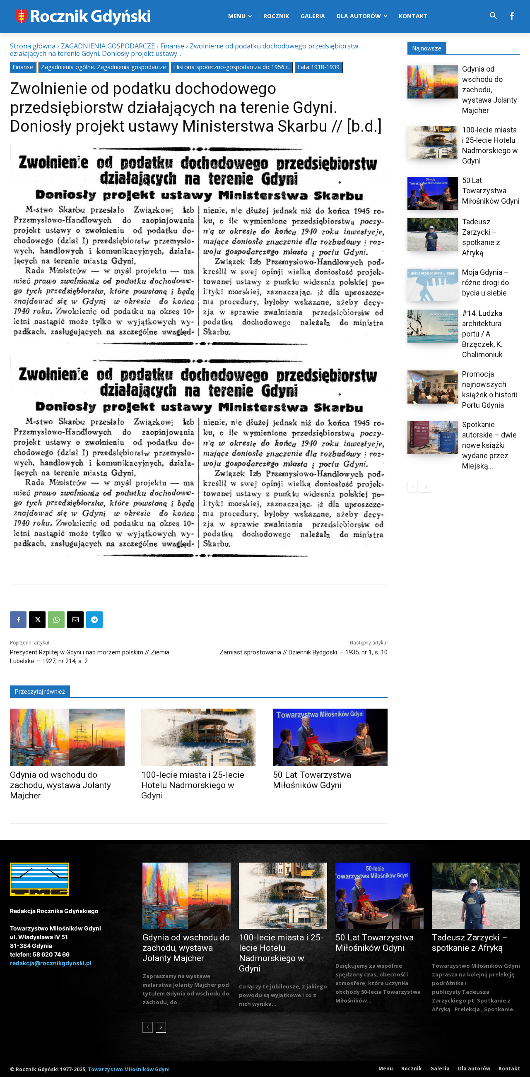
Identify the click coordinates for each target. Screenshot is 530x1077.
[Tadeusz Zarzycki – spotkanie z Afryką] (432, 234)
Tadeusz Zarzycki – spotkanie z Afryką (470, 943)
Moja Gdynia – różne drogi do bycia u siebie (485, 282)
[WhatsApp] (56, 619)
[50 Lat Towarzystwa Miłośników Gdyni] (330, 737)
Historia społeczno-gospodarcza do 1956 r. (231, 67)
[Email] (75, 619)
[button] (494, 16)
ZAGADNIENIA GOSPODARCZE (108, 45)
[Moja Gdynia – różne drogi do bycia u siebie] (432, 285)
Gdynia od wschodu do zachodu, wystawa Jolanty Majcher (60, 785)
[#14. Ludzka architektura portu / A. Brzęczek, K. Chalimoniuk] (432, 326)
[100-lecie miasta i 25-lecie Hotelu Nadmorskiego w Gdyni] (198, 737)
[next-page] (426, 487)
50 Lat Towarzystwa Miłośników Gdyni (312, 780)
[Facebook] (512, 16)
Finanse (172, 45)
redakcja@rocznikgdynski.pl (51, 962)
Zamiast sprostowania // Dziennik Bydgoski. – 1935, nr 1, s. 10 (303, 652)
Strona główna (32, 45)
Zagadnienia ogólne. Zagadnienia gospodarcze (103, 67)
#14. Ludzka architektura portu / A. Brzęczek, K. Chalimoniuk (482, 334)
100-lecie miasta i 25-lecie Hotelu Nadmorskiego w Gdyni (192, 785)
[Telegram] (94, 619)
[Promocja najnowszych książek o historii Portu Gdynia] (432, 387)
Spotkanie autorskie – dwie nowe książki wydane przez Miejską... (489, 445)
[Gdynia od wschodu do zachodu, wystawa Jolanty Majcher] (67, 737)
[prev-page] (412, 487)
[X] (37, 619)
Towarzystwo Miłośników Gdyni (129, 1069)
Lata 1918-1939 (318, 67)
